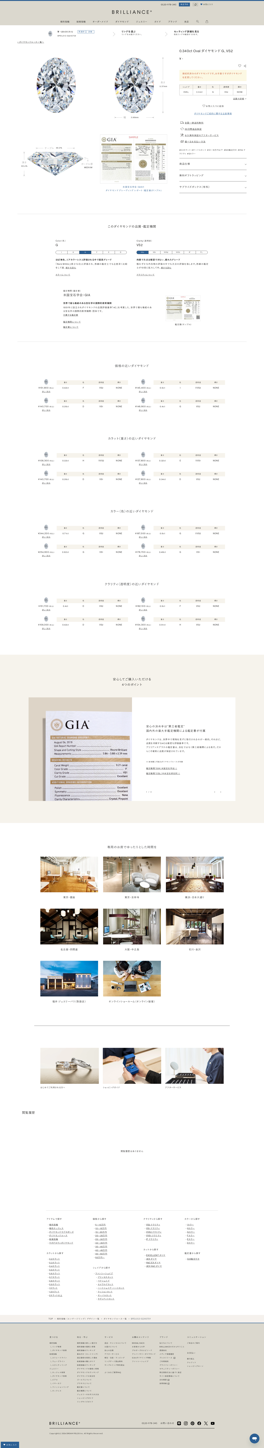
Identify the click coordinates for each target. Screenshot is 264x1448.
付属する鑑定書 (70, 315)
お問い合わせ (167, 1423)
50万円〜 (100, 1257)
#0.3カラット (185, 150)
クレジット (191, 1362)
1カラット (53, 1288)
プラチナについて (84, 1383)
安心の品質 (109, 1350)
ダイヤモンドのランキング (88, 1372)
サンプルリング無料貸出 (115, 1365)
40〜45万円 (101, 1250)
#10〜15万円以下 (215, 150)
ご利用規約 (164, 1361)
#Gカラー (191, 154)
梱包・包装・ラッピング (115, 1358)
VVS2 (166, 252)
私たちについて (166, 1343)
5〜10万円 (100, 1225)
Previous (215, 792)
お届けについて (111, 1347)
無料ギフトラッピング (191, 175)
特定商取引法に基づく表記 (171, 1372)
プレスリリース (166, 1358)
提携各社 (163, 1350)
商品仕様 (184, 163)
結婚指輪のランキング (86, 1365)
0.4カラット (54, 1266)
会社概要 (163, 1380)
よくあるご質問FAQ (113, 1372)
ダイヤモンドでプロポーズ (61, 1232)
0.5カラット (54, 1270)
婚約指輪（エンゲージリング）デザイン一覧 (78, 1319)
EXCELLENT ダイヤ (155, 1255)
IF (190, 252)
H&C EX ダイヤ (153, 1263)
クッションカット (105, 1292)
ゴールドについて (84, 1380)
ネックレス (56, 1391)
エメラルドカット (105, 1284)
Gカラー (191, 1232)
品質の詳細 (238, 99)
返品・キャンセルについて (116, 1343)
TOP (50, 1319)
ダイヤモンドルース (58, 1235)
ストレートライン (59, 1358)
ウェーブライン (58, 1361)
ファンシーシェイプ (104, 1273)
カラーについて (63, 275)
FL (201, 252)
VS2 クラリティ (153, 1225)
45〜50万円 (101, 1254)
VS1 (154, 252)
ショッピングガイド (85, 1398)
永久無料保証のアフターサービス (202, 135)
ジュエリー (54, 1369)
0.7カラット (54, 1277)
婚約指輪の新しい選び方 (87, 1343)
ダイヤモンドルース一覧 (115, 1319)
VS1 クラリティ (153, 1228)
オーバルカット (105, 1295)
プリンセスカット (105, 1277)
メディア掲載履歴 (167, 1354)
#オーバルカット (199, 150)
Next (221, 792)
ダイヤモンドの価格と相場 (88, 1369)
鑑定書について (71, 327)
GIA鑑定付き (193, 1259)
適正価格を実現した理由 (87, 1358)
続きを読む (71, 268)
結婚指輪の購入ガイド (86, 1361)
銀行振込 (190, 1359)
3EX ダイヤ (151, 1259)
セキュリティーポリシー (170, 1369)
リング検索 (56, 1347)
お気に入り (11, 1445)
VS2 (142, 252)
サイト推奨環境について (170, 1376)
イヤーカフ (56, 1383)
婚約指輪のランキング (86, 1350)
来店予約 (184, 4)
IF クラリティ (152, 1239)
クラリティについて (146, 275)
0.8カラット (54, 1281)
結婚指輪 (53, 1239)
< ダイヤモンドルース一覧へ (30, 42)
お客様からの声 (138, 1347)
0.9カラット (54, 1284)
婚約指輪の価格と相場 (86, 1347)
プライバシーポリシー (169, 1365)
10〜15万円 (101, 1228)
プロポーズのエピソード (142, 1350)
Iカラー (190, 1225)
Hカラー (191, 1228)
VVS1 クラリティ (153, 1235)
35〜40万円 (101, 1246)
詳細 (90, 32)
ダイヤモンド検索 (59, 1350)
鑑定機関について (72, 322)
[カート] (207, 22)
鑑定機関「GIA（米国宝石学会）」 (161, 768)
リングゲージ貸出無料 (114, 1361)
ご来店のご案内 (193, 1343)
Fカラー (191, 1235)
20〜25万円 (101, 1235)
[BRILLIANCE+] (132, 12)
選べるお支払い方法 (195, 141)
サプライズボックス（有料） (194, 187)
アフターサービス (112, 1354)
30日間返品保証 (193, 129)
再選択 (82, 32)
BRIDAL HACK (138, 1343)
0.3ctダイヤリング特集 (141, 1358)
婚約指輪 (53, 1225)
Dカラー (191, 1243)
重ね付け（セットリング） (88, 1354)
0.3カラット (54, 1263)
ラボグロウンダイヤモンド (61, 1243)
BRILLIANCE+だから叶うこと (172, 1347)
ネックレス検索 (58, 1372)
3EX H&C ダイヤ (154, 1266)
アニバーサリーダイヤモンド (144, 1354)
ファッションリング (60, 1387)
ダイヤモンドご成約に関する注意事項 (213, 113)
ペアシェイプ (104, 1281)
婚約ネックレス (56, 1228)
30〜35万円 (101, 1243)
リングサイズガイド (85, 1402)
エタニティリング (59, 1365)
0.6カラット (54, 1273)
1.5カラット (54, 1292)
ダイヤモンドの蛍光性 (86, 1376)
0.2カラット (54, 1259)
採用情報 (163, 1383)
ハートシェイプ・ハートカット (111, 1288)
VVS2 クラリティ (154, 1232)
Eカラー (191, 1239)
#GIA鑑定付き (230, 150)
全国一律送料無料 (194, 123)
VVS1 (178, 252)
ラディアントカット (106, 1299)
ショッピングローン (195, 1366)
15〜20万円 (101, 1232)
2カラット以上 (55, 1295)
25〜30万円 (101, 1239)
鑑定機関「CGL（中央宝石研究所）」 (163, 773)
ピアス (55, 1380)
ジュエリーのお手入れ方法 (88, 1394)
